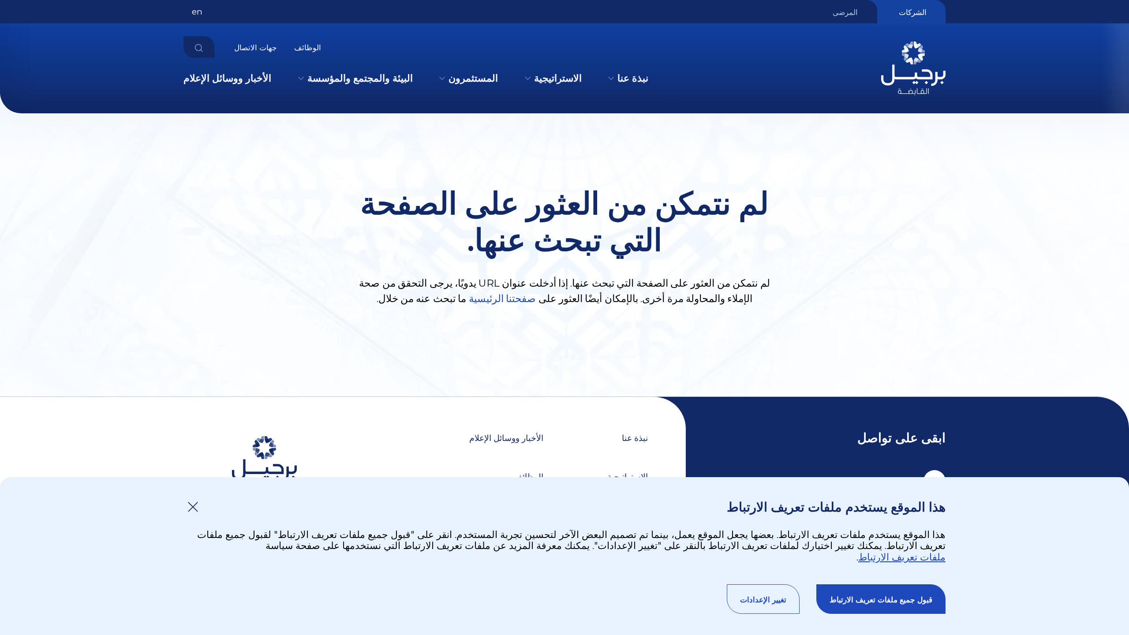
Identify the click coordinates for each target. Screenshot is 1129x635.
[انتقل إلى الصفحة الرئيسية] (913, 97)
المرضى (845, 12)
